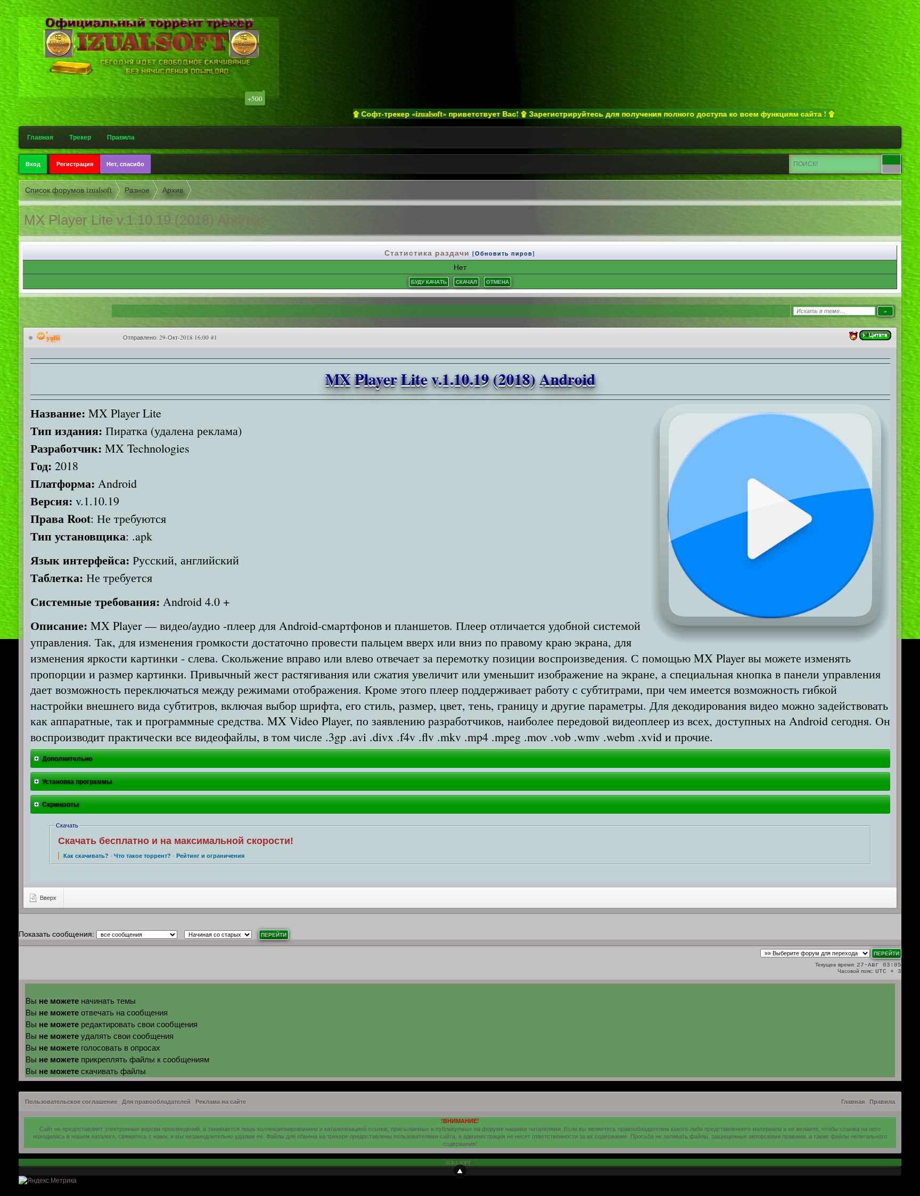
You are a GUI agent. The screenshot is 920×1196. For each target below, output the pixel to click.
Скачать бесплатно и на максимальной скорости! (175, 840)
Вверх (47, 898)
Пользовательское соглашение (71, 1101)
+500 (255, 98)
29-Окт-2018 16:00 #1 (188, 337)
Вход (33, 164)
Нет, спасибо (125, 164)
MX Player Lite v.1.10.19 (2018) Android (144, 220)
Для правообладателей (156, 1101)
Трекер (80, 137)
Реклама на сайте (220, 1101)
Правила (121, 137)
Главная (40, 137)
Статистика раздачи (428, 252)
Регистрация (74, 164)
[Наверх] (460, 1171)
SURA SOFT (458, 1162)
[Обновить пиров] (503, 253)
